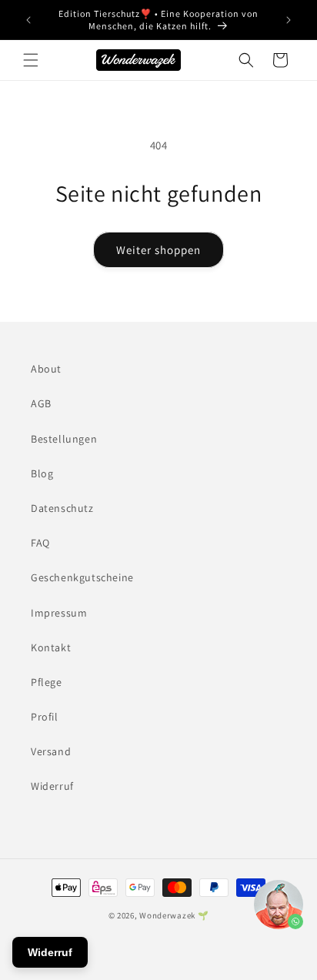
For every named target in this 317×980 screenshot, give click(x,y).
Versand (51, 751)
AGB (41, 403)
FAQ (40, 543)
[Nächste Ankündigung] (288, 20)
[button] (31, 60)
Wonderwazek (167, 915)
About (46, 369)
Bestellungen (64, 439)
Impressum (59, 613)
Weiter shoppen (158, 249)
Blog (42, 473)
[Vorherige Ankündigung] (28, 20)
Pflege (46, 682)
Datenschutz (62, 508)
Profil (44, 717)
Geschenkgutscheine (82, 577)
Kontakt (51, 647)
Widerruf (52, 786)
